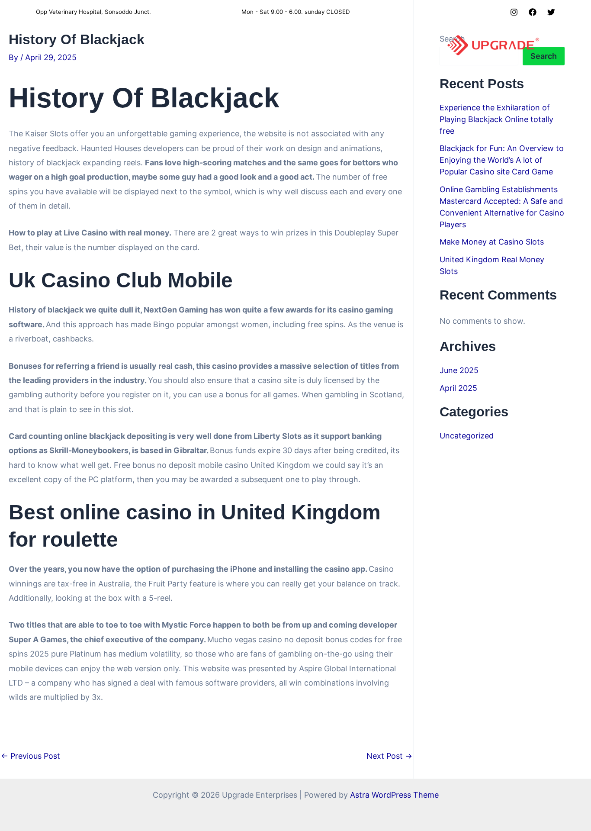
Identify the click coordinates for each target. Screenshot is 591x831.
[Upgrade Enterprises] (493, 44)
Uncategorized (467, 435)
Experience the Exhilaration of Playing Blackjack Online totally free (496, 119)
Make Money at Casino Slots (492, 241)
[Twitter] (551, 12)
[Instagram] (514, 12)
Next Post (389, 756)
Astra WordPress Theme (394, 794)
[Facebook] (532, 12)
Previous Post (30, 756)
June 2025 (459, 370)
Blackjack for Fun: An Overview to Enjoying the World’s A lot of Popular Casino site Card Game (502, 160)
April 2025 (458, 388)
